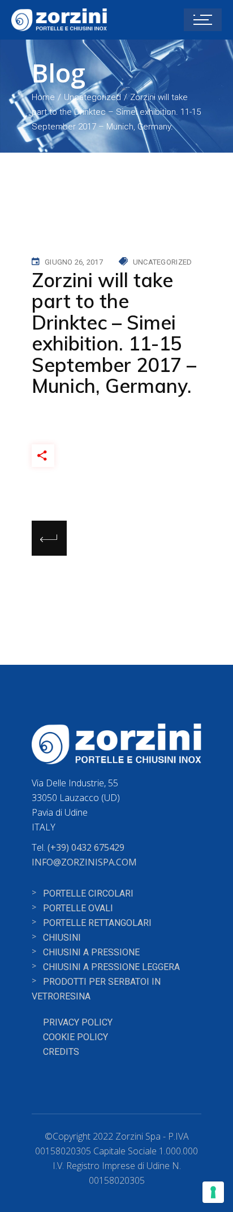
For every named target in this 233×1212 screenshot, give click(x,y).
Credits (61, 1051)
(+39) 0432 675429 (86, 847)
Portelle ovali (78, 908)
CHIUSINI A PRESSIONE (91, 952)
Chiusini (62, 937)
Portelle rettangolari (97, 922)
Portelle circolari (88, 893)
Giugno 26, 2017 (74, 262)
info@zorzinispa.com (84, 862)
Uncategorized (92, 97)
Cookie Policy (75, 1037)
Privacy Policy (78, 1022)
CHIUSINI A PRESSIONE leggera (111, 967)
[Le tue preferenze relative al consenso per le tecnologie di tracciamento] (213, 1192)
